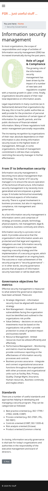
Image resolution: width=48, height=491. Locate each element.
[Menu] (3, 6)
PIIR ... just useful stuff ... (19, 13)
